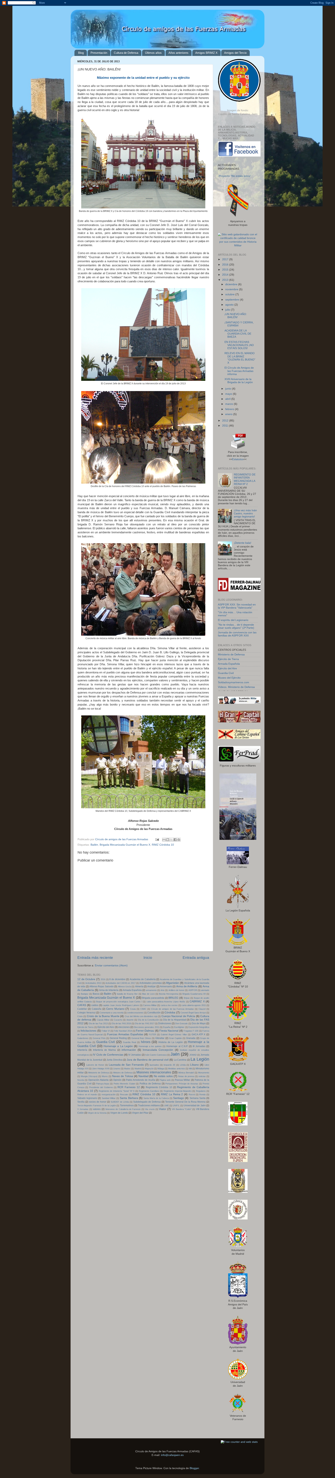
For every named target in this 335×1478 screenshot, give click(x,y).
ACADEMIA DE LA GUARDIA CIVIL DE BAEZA (237, 333)
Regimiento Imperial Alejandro (178, 1091)
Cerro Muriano (115, 1008)
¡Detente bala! (242, 542)
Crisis (80, 1016)
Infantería (82, 1050)
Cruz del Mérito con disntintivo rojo (141, 1016)
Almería (139, 986)
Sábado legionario (87, 1098)
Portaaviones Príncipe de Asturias (181, 1083)
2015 (225, 269)
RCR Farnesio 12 (128, 1087)
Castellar (82, 1009)
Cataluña (96, 1009)
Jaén (175, 1054)
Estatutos (237, 459)
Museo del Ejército (229, 677)
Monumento (203, 1072)
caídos (94, 1005)
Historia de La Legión (170, 1042)
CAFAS (81, 1005)
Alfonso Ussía (124, 986)
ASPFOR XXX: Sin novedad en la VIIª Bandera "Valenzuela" (237, 606)
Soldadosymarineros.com (233, 682)
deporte (130, 1020)
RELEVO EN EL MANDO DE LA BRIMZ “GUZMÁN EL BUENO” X (239, 358)
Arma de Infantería (109, 990)
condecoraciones (135, 1012)
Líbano (194, 1064)
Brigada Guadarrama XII (194, 994)
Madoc (127, 1068)
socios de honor (97, 1101)
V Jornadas (82, 1109)
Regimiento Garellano (149, 1091)
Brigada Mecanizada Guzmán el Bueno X (125, 844)
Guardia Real (129, 1042)
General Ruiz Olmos (141, 1038)
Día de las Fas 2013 (98, 1023)
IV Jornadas (134, 1054)
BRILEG (173, 997)
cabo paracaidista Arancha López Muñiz (166, 1001)
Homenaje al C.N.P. (177, 1046)
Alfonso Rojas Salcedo (101, 986)
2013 (225, 279)
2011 (225, 425)
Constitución (154, 1012)
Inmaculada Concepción (158, 1049)
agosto (229, 304)
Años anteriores (178, 52)
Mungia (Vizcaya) (89, 1076)
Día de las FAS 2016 (121, 1023)
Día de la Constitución (148, 1020)
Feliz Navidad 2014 (123, 1031)
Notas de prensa (186, 1076)
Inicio (147, 958)
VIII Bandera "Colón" (182, 1109)
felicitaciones (88, 1030)
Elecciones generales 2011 (146, 1027)
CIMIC (143, 1009)
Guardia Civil (105, 1042)
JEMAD (193, 1055)
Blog (81, 52)
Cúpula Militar (103, 1020)
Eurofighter (179, 1027)
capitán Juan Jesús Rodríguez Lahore (121, 1005)
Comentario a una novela (111, 1012)
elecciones (124, 1027)
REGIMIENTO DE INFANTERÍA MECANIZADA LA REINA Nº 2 (245, 479)
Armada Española (132, 990)
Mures (105, 1076)
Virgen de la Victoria (97, 1113)
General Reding (118, 1038)
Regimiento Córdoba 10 (159, 1087)
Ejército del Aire (106, 1027)
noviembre (232, 289)
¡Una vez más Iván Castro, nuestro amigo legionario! (245, 513)
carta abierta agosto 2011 (194, 1005)
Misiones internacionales (153, 1072)
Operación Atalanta (98, 1080)
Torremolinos (127, 1105)
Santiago (178, 1098)
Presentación (99, 52)
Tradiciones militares (149, 1105)
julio (228, 309)
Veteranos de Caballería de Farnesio (123, 1109)
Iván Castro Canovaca (156, 1055)
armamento (151, 990)
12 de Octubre (86, 979)
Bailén (94, 844)
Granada (190, 1038)
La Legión (200, 1059)
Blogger (194, 1468)
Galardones (82, 1038)
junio (228, 388)
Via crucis (150, 1109)
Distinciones (164, 1023)
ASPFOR (192, 990)
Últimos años (153, 52)
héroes (145, 1042)
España (166, 1027)
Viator (162, 1109)
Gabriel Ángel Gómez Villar (174, 1034)
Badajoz (84, 994)
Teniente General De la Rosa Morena (185, 1101)
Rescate (124, 1094)
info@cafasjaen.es (172, 1455)
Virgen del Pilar (140, 1112)
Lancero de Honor (95, 1065)
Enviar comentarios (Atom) (111, 965)
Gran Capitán (175, 1038)
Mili (190, 1068)
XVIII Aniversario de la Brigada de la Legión (238, 381)
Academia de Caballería (142, 979)
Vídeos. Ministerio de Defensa (236, 687)
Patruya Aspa (102, 1083)
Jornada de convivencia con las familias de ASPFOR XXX (237, 634)
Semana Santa (197, 1098)
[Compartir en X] (171, 840)
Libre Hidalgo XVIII (100, 1068)
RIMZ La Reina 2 (172, 1094)
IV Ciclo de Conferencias (108, 1054)
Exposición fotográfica (198, 1027)
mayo (229, 393)
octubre (230, 294)
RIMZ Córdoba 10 (163, 844)
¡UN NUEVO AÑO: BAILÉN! (235, 316)
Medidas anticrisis (176, 1068)
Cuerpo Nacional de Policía (178, 1016)
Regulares (201, 1091)
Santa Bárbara (129, 1098)
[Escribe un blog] (168, 840)
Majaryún (149, 1068)
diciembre (231, 284)
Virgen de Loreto (119, 1112)
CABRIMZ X (197, 1001)
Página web (165, 1080)
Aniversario (166, 986)
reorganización (109, 1094)
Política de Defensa (150, 1083)
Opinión (117, 1080)
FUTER (152, 1034)
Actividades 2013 (93, 983)
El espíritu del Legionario (233, 620)
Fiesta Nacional (168, 1030)
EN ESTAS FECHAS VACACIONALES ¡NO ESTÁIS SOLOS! (239, 345)
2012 (225, 420)
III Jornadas (199, 1046)
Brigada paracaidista (153, 998)
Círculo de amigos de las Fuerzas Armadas (172, 1009)
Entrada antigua (196, 958)
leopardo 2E (169, 1065)
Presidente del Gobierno (101, 1087)
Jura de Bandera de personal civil (147, 1059)
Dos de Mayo (199, 1023)
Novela (80, 1080)
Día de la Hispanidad (174, 1019)
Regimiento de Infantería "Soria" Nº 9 (116, 1091)
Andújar (151, 986)
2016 (103, 979)
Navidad (143, 1076)
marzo (229, 403)
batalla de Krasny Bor (127, 994)
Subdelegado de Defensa (147, 1101)
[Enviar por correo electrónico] (164, 840)
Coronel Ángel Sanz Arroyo (193, 1012)
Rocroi (192, 1094)
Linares (116, 1068)
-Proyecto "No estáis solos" (234, 176)
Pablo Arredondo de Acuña (140, 1080)
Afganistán (172, 982)
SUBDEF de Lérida (120, 1102)
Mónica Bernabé (186, 1072)
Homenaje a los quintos (150, 1046)
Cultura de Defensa (126, 52)
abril (228, 398)
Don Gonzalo (181, 1023)
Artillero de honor (176, 990)
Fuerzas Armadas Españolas (125, 1034)
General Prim (99, 1038)
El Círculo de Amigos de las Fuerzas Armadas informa (239, 370)
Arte (162, 990)
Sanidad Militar (109, 1098)
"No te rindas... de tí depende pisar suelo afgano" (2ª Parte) (236, 626)
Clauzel (202, 1009)
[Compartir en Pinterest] (179, 840)
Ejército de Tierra (85, 1027)
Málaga (160, 1068)
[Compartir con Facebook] (175, 840)
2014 (225, 274)
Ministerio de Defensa (98, 1072)
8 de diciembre (117, 979)
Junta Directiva (115, 1059)
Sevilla (81, 1101)
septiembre (232, 299)
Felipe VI (106, 1031)
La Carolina (180, 1059)
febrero (230, 409)
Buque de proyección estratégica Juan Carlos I (119, 1001)
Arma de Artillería (187, 986)
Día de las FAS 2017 (144, 1023)
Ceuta (133, 1009)
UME (166, 1105)
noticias (202, 1076)
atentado (205, 990)
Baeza (96, 993)
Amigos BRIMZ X (206, 52)
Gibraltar (159, 1038)
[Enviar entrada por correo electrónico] (157, 839)
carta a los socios (169, 1005)
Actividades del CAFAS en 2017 (120, 983)
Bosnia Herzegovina (168, 994)
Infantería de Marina (104, 1050)
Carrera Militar (150, 1005)
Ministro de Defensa (122, 1072)
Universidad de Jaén (195, 1105)
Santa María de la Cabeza (156, 1098)
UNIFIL (176, 1105)
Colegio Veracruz (86, 1012)
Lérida (183, 1065)
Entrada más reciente (95, 958)
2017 (225, 259)
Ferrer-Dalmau (145, 1030)
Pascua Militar (182, 1080)
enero (229, 414)
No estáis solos (163, 1076)
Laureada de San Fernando (126, 1064)
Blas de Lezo (148, 994)
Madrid (138, 1068)
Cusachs (118, 1020)
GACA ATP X (198, 1034)
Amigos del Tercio (235, 52)
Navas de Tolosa (122, 1076)
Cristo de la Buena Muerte (103, 1016)
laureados (154, 1065)
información (129, 1049)
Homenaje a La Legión (118, 1046)
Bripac (187, 998)
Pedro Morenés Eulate (124, 1083)
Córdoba (170, 1012)
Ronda (202, 1094)
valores (97, 1109)
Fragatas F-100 (191, 1031)
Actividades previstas (150, 983)
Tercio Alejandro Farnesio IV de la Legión (96, 1105)
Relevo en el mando (87, 1094)
